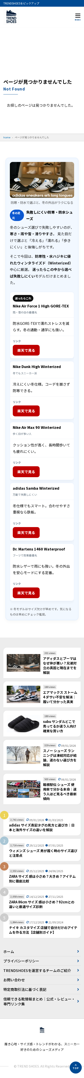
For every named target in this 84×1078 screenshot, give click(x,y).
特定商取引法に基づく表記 (24, 989)
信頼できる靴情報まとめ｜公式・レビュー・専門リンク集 (39, 1001)
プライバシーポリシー (21, 960)
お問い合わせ (14, 979)
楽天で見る (26, 350)
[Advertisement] (42, 55)
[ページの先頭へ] (76, 1068)
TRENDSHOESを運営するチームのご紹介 (37, 970)
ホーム (8, 951)
